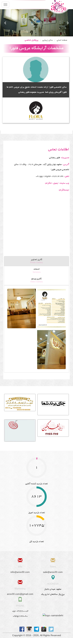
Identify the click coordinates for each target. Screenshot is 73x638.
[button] (5, 22)
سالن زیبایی (47, 40)
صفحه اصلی (62, 40)
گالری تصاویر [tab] (36, 261)
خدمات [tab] (37, 270)
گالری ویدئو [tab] (36, 280)
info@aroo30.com (20, 572)
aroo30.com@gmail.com (20, 594)
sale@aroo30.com (53, 572)
